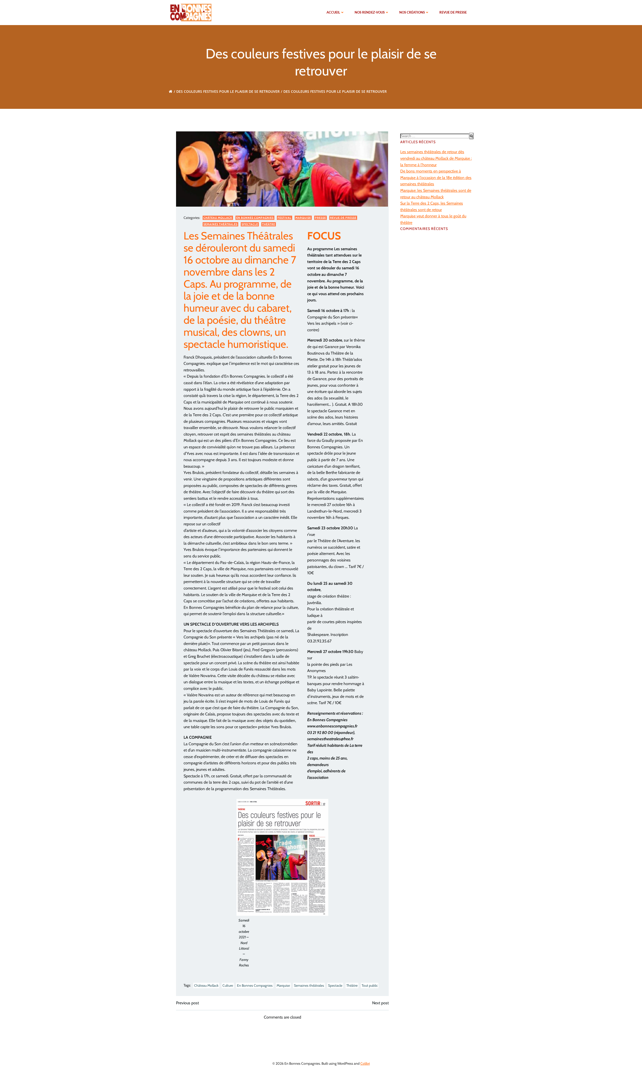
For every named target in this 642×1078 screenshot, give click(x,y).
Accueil (333, 12)
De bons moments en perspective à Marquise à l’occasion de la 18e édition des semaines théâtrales (435, 177)
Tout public (370, 985)
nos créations (412, 12)
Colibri (365, 1063)
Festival (284, 217)
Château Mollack (217, 217)
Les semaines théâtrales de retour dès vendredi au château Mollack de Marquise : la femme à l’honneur (436, 158)
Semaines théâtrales (220, 224)
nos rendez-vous (370, 12)
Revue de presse (453, 12)
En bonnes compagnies (255, 217)
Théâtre (268, 224)
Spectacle (250, 224)
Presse (320, 217)
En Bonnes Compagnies (255, 985)
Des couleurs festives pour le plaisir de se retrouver (228, 91)
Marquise (303, 217)
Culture (227, 985)
